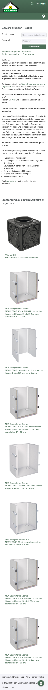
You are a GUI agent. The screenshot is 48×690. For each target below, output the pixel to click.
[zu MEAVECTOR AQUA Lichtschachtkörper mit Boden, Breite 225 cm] (24, 518)
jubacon (5, 687)
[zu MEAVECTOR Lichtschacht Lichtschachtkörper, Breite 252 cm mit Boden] (24, 461)
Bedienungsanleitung (11, 54)
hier (13, 100)
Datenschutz (18, 677)
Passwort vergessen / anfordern (16, 51)
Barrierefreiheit (38, 677)
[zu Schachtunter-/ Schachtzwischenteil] (24, 233)
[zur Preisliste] (10, 6)
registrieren (11, 181)
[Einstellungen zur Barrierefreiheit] (41, 683)
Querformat (28, 54)
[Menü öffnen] (41, 3)
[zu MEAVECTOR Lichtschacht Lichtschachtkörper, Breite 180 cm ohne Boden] (24, 346)
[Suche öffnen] (32, 3)
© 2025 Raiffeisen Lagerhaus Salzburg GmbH (21, 683)
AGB (28, 677)
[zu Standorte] (43, 16)
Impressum (7, 677)
